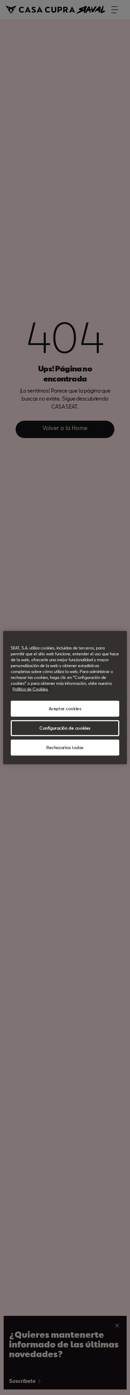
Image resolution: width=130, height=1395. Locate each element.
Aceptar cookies (65, 708)
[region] (65, 697)
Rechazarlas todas (65, 747)
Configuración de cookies (65, 728)
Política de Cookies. (30, 689)
